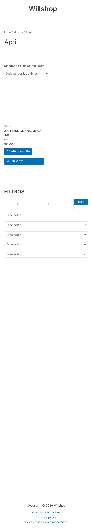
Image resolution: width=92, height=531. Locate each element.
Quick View (14, 161)
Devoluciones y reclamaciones (46, 522)
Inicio (7, 32)
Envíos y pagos (46, 517)
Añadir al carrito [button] (18, 151)
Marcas (18, 32)
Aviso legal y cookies (46, 512)
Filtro (81, 201)
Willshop (43, 9)
